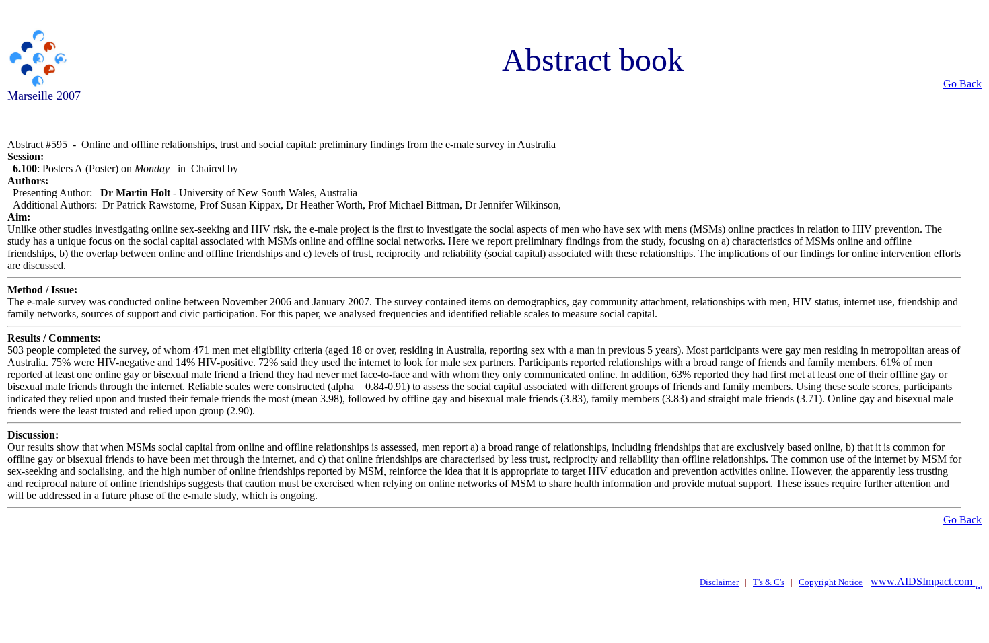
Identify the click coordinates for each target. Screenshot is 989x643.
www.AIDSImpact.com (923, 581)
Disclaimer (719, 582)
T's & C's (768, 582)
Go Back (962, 83)
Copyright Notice (831, 582)
